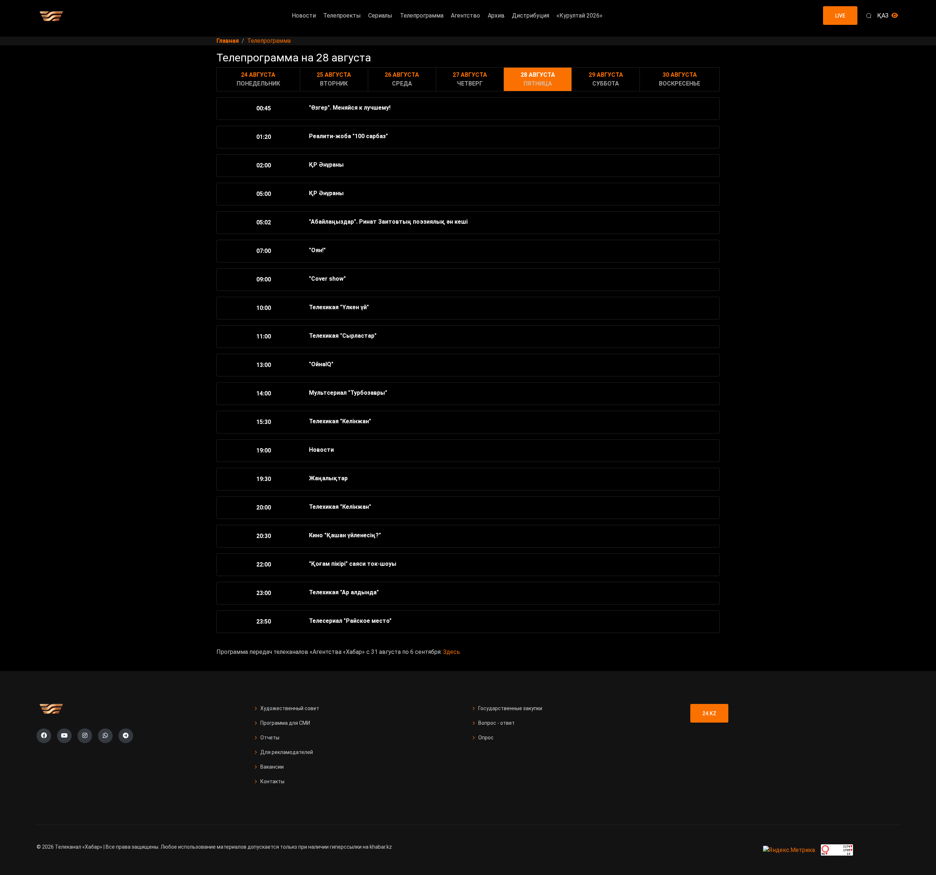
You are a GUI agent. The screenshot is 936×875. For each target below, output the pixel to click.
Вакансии (272, 767)
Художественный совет (289, 708)
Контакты (272, 781)
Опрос (486, 737)
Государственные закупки (510, 708)
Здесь (451, 651)
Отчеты (269, 737)
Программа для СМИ (285, 723)
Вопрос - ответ (496, 723)
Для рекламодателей (286, 752)
